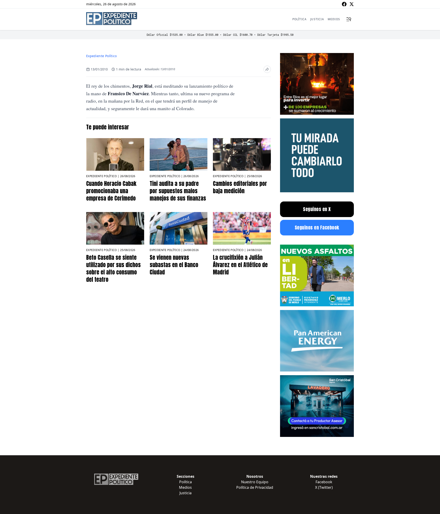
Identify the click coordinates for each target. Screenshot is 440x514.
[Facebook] (344, 4)
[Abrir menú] (349, 19)
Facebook (324, 481)
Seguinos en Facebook (317, 227)
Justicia (317, 19)
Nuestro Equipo (254, 481)
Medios (334, 19)
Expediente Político (101, 56)
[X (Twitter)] (351, 4)
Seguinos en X (317, 209)
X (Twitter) (324, 487)
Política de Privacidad (254, 487)
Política (299, 19)
